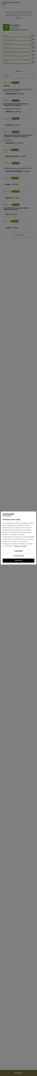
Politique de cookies (20, 546)
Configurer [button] (18, 551)
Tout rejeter (18, 556)
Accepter (18, 560)
